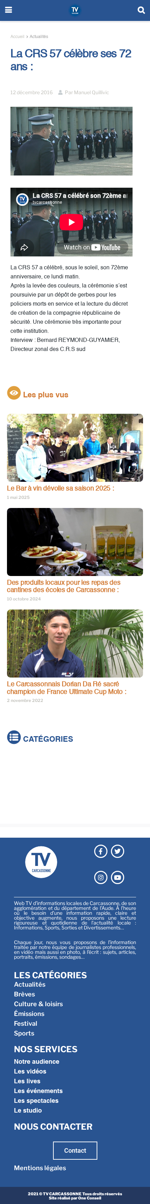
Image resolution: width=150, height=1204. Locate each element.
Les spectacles (36, 1101)
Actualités (39, 37)
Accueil (17, 37)
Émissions (22, 792)
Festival (18, 802)
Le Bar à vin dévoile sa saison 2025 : (60, 488)
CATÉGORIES (47, 740)
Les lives (27, 1081)
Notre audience (36, 1062)
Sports (17, 811)
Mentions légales (40, 1168)
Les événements (38, 1091)
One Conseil (89, 1198)
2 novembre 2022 (25, 700)
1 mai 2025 (18, 497)
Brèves (17, 772)
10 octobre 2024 (24, 598)
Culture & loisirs (31, 782)
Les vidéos (30, 1072)
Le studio (28, 1111)
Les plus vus (44, 395)
